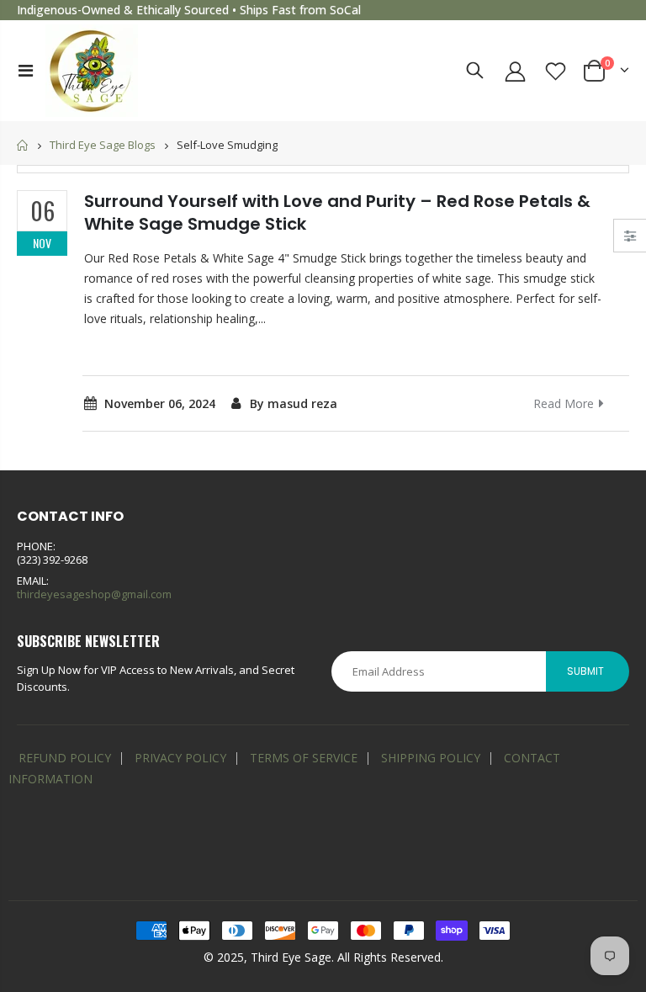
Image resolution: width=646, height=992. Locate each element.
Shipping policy (430, 758)
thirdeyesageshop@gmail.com (94, 594)
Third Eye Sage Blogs (103, 145)
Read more (563, 403)
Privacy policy (180, 758)
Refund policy (65, 758)
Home (23, 145)
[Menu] (26, 70)
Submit (585, 671)
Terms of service (303, 758)
